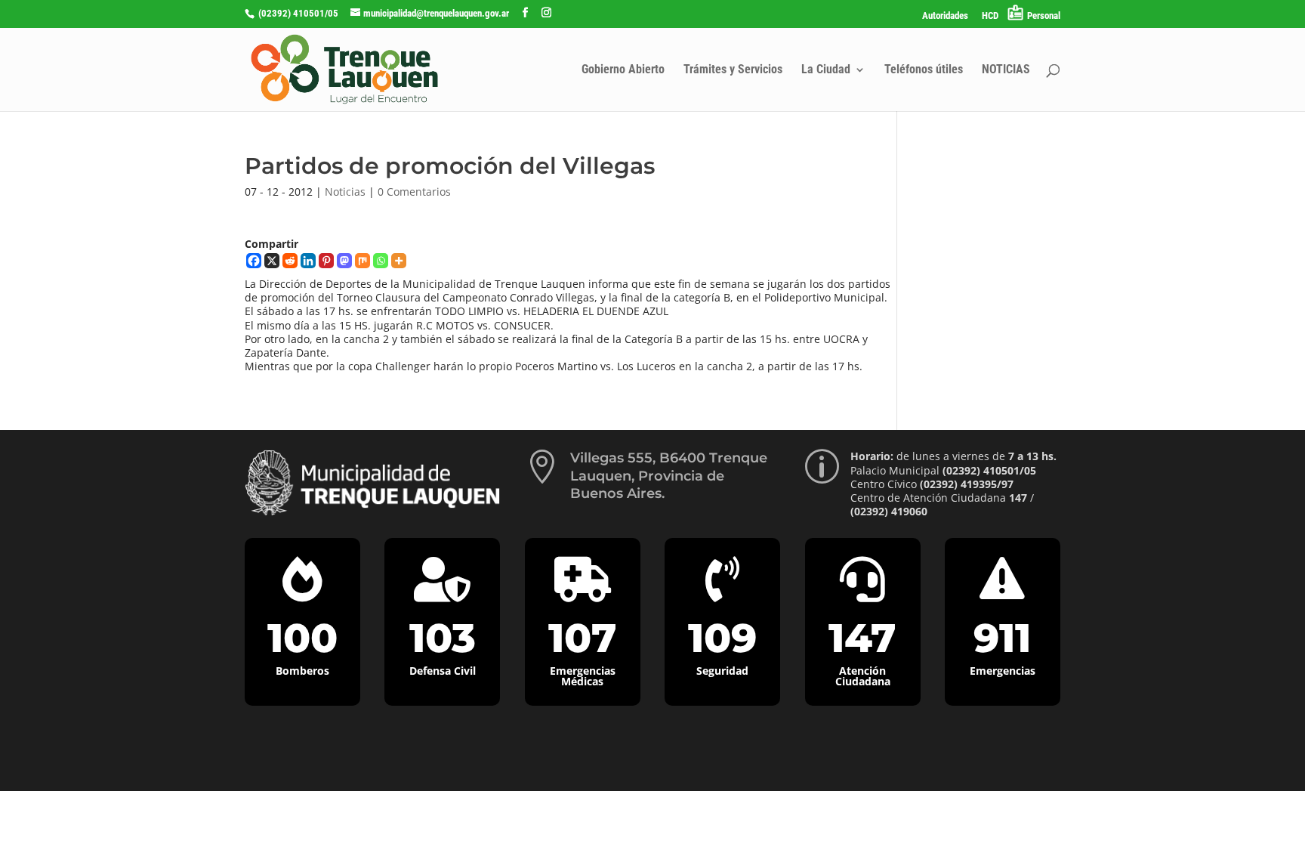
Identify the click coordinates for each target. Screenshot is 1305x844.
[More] (398, 260)
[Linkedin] (308, 260)
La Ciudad (825, 70)
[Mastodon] (344, 260)
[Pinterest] (326, 260)
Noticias (345, 191)
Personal (1043, 15)
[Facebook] (253, 260)
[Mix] (362, 260)
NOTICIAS (1006, 70)
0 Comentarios (414, 191)
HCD (990, 16)
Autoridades (945, 16)
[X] (271, 260)
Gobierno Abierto (623, 70)
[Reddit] (290, 260)
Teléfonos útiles (923, 70)
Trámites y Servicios (732, 70)
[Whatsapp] (380, 260)
